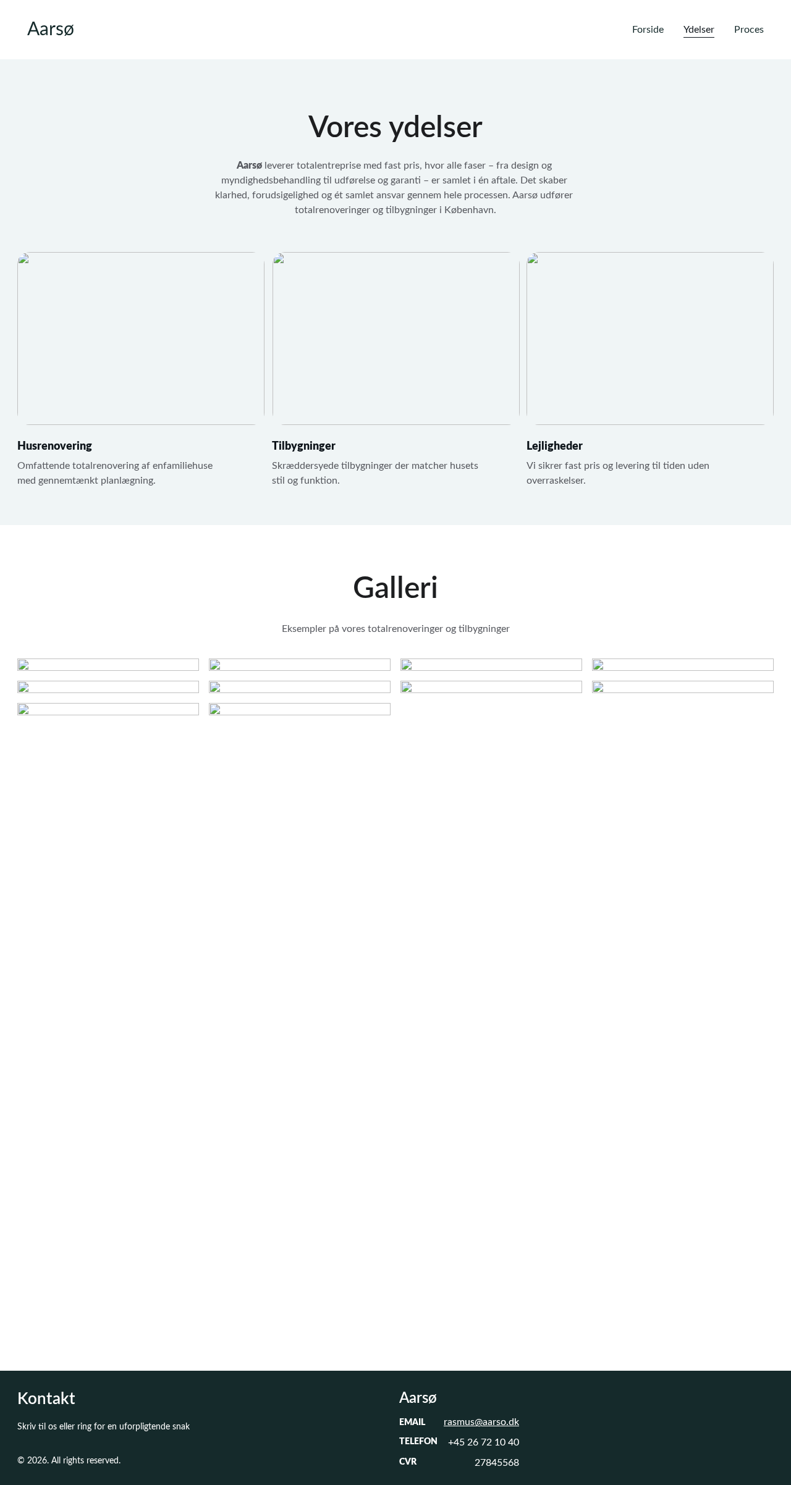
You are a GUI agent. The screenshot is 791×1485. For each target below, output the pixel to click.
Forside (648, 30)
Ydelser (698, 30)
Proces (749, 30)
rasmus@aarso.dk (481, 1422)
